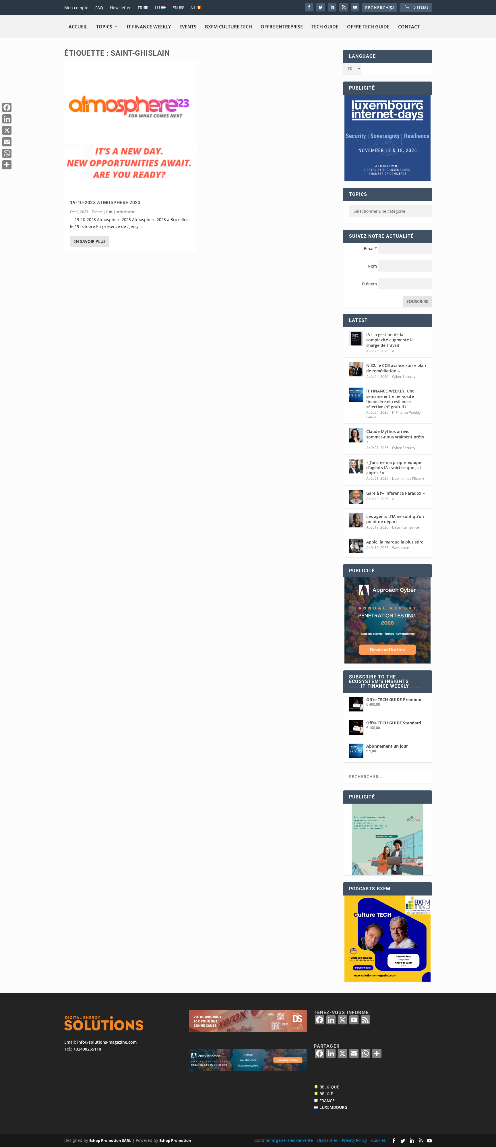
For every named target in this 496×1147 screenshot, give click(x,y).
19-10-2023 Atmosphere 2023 (105, 202)
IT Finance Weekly (149, 27)
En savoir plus (89, 241)
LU (158, 7)
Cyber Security (403, 376)
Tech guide (324, 27)
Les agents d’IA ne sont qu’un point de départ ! (395, 519)
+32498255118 (87, 1049)
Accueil (78, 27)
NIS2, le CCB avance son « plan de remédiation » (396, 368)
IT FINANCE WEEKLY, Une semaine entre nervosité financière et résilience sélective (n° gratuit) (390, 398)
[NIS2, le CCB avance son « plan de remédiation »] (356, 369)
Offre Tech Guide (368, 27)
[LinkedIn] (7, 119)
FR (141, 7)
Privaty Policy (354, 1140)
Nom (372, 266)
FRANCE (327, 1100)
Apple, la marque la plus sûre (394, 542)
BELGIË (326, 1093)
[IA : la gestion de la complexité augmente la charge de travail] (356, 338)
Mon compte (76, 7)
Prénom (369, 284)
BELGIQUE (329, 1087)
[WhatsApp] (7, 153)
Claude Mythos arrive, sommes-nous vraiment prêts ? (395, 436)
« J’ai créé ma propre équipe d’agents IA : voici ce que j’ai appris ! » (393, 467)
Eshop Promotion (175, 1140)
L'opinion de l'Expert (408, 478)
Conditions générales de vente (283, 1140)
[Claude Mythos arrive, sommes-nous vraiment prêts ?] (356, 435)
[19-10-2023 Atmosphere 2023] (130, 127)
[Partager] (7, 165)
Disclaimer (327, 1140)
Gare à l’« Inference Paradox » (395, 493)
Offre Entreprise (282, 27)
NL (194, 7)
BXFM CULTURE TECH (228, 27)
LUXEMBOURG (333, 1107)
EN (176, 7)
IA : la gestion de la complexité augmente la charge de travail (390, 340)
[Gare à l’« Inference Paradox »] (356, 497)
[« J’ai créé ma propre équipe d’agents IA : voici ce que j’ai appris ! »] (356, 466)
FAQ (99, 7)
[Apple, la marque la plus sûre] (356, 546)
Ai (393, 351)
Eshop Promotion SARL (110, 1140)
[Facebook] (7, 107)
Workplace (400, 547)
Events (187, 27)
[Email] (7, 142)
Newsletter (120, 7)
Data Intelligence (405, 527)
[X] (7, 130)
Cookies (378, 1140)
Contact (409, 27)
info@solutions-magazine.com (107, 1042)
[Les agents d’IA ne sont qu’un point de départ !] (356, 520)
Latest (371, 417)
